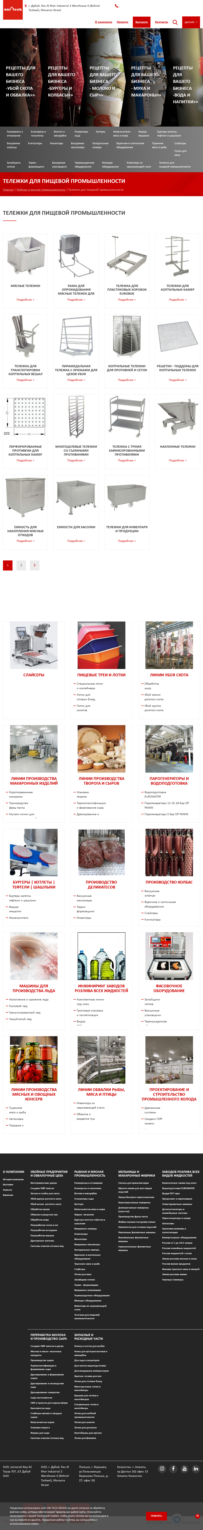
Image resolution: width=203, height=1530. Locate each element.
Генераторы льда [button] (81, 133)
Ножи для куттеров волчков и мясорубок (90, 1353)
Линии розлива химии (174, 1274)
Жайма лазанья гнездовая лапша (136, 1222)
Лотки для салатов (84, 1422)
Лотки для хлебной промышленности (85, 1415)
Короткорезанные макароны (134, 1202)
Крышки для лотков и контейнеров (86, 1397)
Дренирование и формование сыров (47, 1376)
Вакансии (8, 1195)
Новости (122, 22)
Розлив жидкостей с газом (177, 1253)
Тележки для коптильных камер (177, 288)
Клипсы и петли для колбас (89, 1346)
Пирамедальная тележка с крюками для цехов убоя (76, 370)
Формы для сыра (40, 1433)
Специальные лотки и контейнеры (86, 1406)
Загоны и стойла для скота (45, 1193)
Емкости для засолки (76, 527)
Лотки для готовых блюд (88, 1381)
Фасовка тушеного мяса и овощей (180, 1269)
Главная (8, 189)
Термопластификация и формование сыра (43, 1367)
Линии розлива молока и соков (179, 1258)
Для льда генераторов (86, 1360)
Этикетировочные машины (177, 1204)
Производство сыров (42, 1360)
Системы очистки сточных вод (47, 1246)
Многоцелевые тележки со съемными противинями (76, 451)
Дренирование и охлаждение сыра (47, 1385)
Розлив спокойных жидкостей (179, 1248)
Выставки (8, 1184)
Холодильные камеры (100, 145)
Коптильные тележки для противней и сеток (127, 368)
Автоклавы (16, 1119)
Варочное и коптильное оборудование (130, 145)
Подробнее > (25, 299)
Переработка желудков (44, 1230)
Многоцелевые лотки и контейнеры (87, 1388)
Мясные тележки (25, 286)
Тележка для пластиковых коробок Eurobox (127, 290)
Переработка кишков (42, 1235)
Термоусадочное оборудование (84, 164)
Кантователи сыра (40, 1408)
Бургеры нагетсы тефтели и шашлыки (169, 133)
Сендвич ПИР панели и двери (47, 1346)
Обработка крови (40, 1209)
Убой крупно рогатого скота (46, 1199)
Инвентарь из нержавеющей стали (139, 164)
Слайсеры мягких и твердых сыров (46, 1415)
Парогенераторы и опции (176, 1218)
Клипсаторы (35, 143)
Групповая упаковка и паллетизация (174, 1230)
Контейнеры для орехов (88, 1433)
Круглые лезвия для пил (88, 1376)
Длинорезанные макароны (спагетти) (133, 1209)
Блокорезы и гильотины (38, 133)
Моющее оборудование (110, 164)
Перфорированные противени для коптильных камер (25, 451)
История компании (13, 1179)
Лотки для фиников (85, 1438)
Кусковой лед (18, 1006)
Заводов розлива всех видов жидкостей (180, 1173)
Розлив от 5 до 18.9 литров (177, 1243)
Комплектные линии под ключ (179, 1183)
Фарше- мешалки (143, 133)
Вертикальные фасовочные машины (133, 1239)
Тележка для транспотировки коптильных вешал (25, 370)
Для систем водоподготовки (90, 1365)
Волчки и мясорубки (60, 133)
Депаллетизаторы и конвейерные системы (174, 1211)
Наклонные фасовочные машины (136, 1232)
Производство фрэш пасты (133, 1216)
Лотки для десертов (85, 1427)
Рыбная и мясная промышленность (41, 189)
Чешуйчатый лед (20, 1019)
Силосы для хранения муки (133, 1183)
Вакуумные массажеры (77, 145)
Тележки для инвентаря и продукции (126, 529)
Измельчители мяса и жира (121, 133)
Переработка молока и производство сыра (49, 1337)
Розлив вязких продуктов (176, 1264)
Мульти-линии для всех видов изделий (135, 1190)
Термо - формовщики (36, 164)
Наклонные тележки (177, 447)
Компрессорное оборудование (179, 1237)
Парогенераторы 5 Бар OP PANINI (166, 814)
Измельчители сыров (42, 1422)
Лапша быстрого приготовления (136, 1197)
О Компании (13, 1172)
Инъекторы (56, 143)
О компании (103, 22)
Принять (156, 1516)
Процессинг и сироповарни (177, 1199)
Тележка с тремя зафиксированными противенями (127, 451)
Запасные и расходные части (88, 1337)
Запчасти (141, 22)
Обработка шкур (40, 1220)
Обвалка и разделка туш (44, 1214)
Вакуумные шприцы (13, 145)
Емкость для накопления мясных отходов (25, 531)
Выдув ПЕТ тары (171, 1193)
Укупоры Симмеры (172, 1279)
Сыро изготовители (41, 1398)
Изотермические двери (44, 1183)
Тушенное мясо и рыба (159, 145)
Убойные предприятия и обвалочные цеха (49, 1173)
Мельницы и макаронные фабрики (136, 1173)
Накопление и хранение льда (29, 999)
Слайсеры (180, 143)
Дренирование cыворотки (45, 1392)
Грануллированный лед (24, 1012)
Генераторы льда (84, 1199)
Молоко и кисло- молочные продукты (46, 1353)
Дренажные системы (42, 1241)
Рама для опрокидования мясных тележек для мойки (76, 292)
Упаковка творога (40, 1427)
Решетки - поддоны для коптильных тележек (177, 368)
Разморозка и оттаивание (15, 133)
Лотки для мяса (180, 153)
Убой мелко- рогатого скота (46, 1204)
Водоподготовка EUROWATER (178, 1188)
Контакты (161, 22)
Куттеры (100, 131)
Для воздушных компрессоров (91, 1371)
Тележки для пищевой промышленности (175, 164)
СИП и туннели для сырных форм (49, 1403)
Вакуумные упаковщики (59, 164)
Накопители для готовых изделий (137, 1227)
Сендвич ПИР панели (42, 1188)
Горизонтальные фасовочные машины (134, 1248)
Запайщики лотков (14, 164)
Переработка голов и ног (44, 1225)
